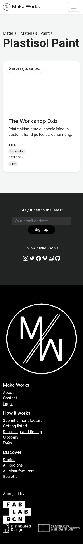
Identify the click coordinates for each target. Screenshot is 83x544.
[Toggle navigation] (73, 6)
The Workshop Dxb (32, 121)
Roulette (10, 476)
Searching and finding (22, 432)
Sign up (41, 229)
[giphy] (51, 258)
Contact (10, 398)
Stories (9, 460)
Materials (29, 33)
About (8, 392)
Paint (45, 33)
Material (10, 33)
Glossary (11, 437)
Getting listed (15, 426)
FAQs (7, 443)
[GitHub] (57, 258)
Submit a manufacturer (23, 420)
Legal (8, 404)
